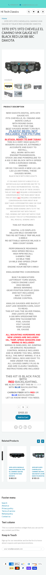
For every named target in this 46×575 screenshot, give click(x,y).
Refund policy (7, 514)
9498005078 (14, 5)
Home (4, 18)
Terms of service (8, 511)
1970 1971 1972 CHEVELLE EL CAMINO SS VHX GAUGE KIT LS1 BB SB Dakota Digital (34, 471)
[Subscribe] (41, 549)
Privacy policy (7, 508)
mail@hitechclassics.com (30, 5)
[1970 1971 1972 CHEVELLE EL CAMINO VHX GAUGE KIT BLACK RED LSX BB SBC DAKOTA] (23, 67)
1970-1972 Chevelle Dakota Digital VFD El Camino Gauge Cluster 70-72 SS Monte (12, 471)
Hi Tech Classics (10, 11)
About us (5, 505)
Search (4, 503)
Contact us (6, 516)
